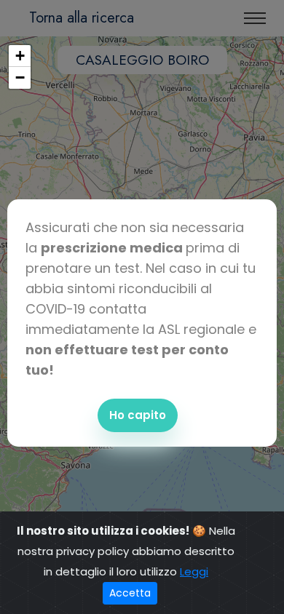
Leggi (194, 571)
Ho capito (137, 415)
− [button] (20, 77)
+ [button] (20, 56)
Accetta (130, 593)
